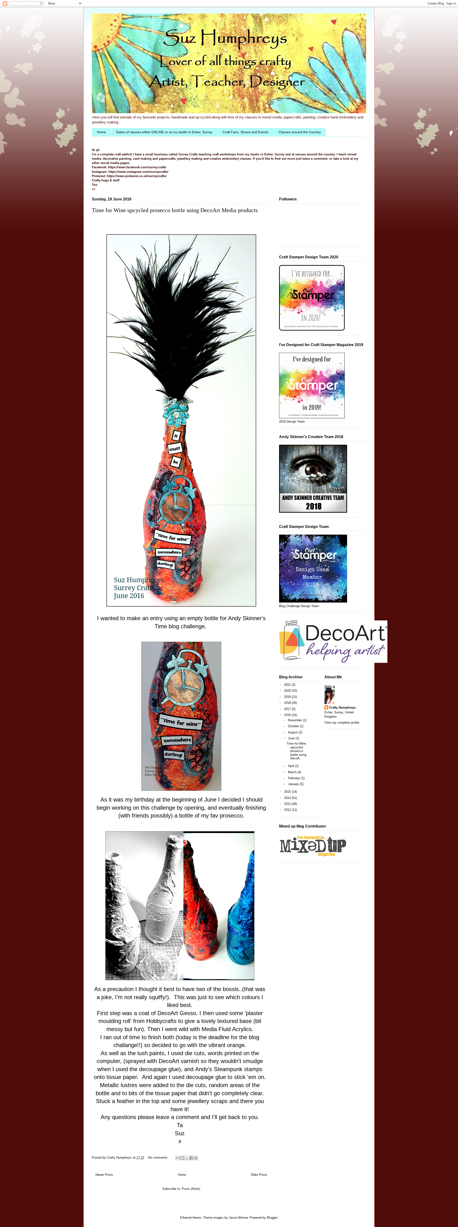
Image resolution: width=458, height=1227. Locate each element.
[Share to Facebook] (191, 1157)
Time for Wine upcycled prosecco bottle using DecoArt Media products (175, 210)
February (294, 778)
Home (101, 132)
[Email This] (177, 1157)
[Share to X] (186, 1157)
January (294, 784)
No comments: (158, 1157)
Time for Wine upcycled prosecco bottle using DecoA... (296, 751)
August (293, 732)
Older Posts (259, 1174)
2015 (288, 791)
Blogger (272, 1217)
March (292, 772)
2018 (288, 703)
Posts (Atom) (191, 1189)
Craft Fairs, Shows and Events (245, 132)
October (294, 726)
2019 (288, 697)
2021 (288, 684)
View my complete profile (341, 722)
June (292, 738)
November (295, 720)
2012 (288, 810)
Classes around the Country (300, 132)
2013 (288, 804)
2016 (288, 715)
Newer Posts (104, 1174)
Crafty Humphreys (342, 707)
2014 (288, 798)
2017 (288, 709)
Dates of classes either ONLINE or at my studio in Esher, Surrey (164, 132)
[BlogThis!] (182, 1157)
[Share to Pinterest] (195, 1157)
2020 (288, 690)
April (291, 766)
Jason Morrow (238, 1217)
